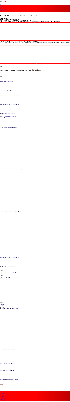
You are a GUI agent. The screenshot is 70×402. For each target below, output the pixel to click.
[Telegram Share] (1, 74)
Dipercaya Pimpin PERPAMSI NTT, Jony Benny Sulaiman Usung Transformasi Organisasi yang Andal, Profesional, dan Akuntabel (11, 369)
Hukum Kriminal (2, 8)
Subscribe (37, 69)
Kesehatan (2, 10)
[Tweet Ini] (1, 73)
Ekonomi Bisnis (2, 9)
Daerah (1, 7)
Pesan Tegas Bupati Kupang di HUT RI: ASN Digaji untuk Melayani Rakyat (6, 118)
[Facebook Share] (1, 72)
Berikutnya (1, 45)
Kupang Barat (4, 21)
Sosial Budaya (2, 11)
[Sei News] (1, 0)
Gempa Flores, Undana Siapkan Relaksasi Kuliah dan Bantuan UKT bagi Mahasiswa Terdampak (8, 160)
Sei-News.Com (1, 17)
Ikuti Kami (34, 69)
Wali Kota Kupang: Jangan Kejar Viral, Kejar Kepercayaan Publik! (6, 202)
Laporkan (40, 70)
